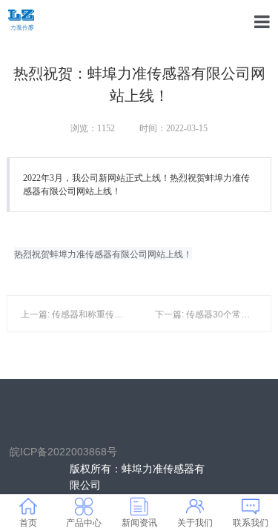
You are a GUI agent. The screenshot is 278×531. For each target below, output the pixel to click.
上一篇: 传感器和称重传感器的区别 (90, 314)
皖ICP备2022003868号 (63, 451)
